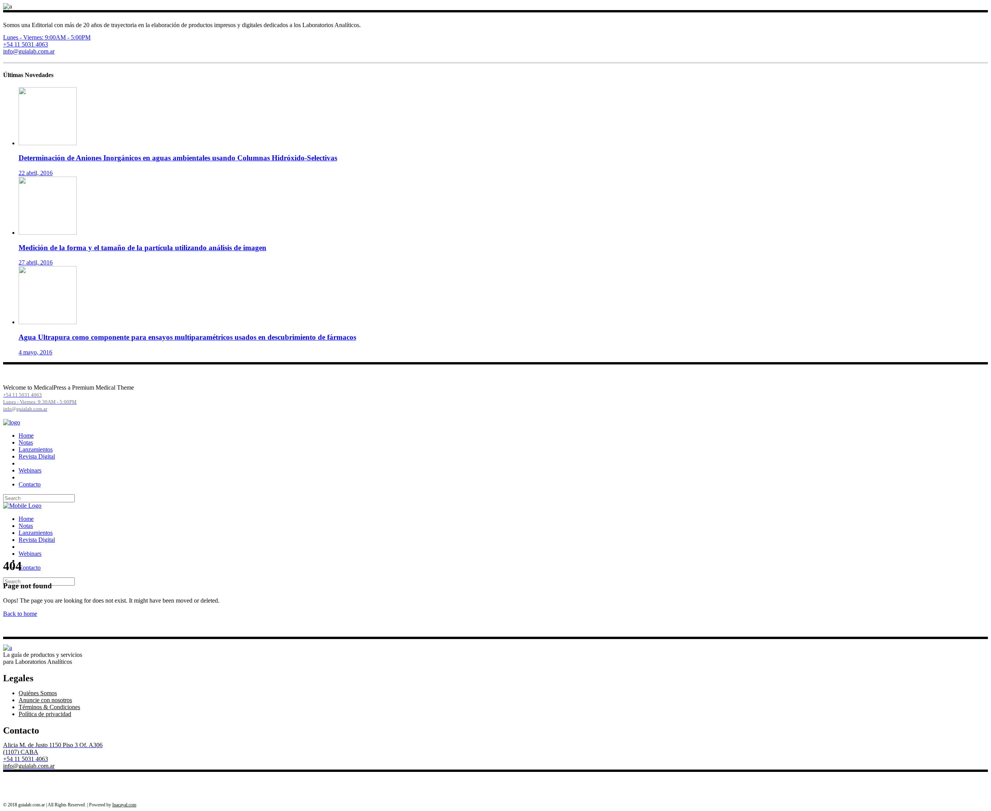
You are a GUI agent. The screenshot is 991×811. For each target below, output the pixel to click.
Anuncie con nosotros (45, 700)
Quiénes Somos (38, 693)
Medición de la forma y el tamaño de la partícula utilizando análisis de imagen (142, 248)
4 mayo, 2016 (35, 352)
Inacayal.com (124, 805)
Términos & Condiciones (49, 707)
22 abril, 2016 (36, 173)
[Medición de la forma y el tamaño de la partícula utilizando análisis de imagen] (48, 232)
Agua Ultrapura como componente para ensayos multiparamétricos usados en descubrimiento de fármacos (187, 337)
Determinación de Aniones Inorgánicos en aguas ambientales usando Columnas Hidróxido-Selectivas (178, 158)
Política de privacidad (45, 714)
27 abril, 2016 (36, 262)
